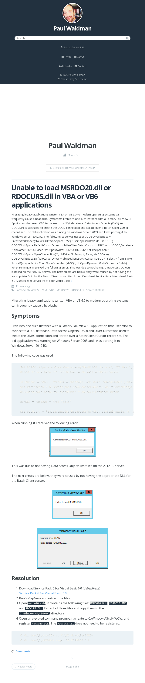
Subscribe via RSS (74, 47)
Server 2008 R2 (95, 290)
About (80, 56)
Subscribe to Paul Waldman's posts (74, 168)
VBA (44, 290)
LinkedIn (67, 66)
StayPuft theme (78, 79)
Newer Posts (23, 666)
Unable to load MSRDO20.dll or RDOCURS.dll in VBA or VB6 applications (61, 196)
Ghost (64, 79)
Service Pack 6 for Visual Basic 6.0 (43, 593)
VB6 (51, 290)
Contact (82, 66)
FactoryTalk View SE (28, 290)
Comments (23, 651)
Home (68, 56)
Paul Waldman (72, 28)
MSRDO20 (62, 290)
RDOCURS (77, 290)
